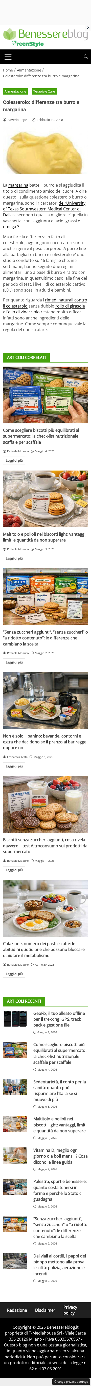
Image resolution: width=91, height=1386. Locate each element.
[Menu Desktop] (8, 56)
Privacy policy (70, 1310)
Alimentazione (15, 91)
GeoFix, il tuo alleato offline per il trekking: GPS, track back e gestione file (59, 1019)
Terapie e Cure (44, 91)
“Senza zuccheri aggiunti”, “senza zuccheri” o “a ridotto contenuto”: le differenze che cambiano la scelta (45, 638)
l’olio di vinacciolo (23, 312)
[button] (86, 57)
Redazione (17, 1310)
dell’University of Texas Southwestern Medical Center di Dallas (44, 209)
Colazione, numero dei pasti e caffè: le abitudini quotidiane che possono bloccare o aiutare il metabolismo (44, 949)
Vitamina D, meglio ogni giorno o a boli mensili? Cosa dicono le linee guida (60, 1156)
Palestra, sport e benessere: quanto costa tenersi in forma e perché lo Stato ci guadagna (60, 1190)
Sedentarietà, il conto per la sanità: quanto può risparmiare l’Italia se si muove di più (59, 1090)
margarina (18, 185)
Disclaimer (45, 1310)
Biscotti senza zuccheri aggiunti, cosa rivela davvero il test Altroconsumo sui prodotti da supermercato (45, 845)
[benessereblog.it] (45, 37)
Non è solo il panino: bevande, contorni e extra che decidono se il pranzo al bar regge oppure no (44, 742)
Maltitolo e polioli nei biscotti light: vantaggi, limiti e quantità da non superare (44, 537)
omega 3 (11, 226)
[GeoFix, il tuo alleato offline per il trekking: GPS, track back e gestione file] (15, 1019)
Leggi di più (14, 460)
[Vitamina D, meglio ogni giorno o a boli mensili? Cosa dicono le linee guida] (15, 1155)
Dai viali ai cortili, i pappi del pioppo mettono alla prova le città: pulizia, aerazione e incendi (59, 1264)
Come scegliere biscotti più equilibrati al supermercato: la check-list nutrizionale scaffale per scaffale (41, 436)
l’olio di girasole (70, 306)
